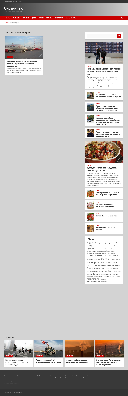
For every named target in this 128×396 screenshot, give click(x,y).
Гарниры (107, 249)
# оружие (90, 243)
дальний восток (99, 276)
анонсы (116, 274)
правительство (94, 279)
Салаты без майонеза (111, 268)
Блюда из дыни (97, 246)
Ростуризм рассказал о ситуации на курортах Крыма (108, 95)
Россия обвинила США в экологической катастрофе (48, 361)
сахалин (103, 281)
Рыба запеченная (103, 265)
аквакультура (107, 274)
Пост (88, 263)
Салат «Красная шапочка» (107, 216)
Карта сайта (71, 18)
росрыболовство (93, 281)
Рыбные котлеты (99, 268)
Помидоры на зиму (115, 259)
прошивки (103, 279)
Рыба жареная (90, 265)
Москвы (90, 256)
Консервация (91, 253)
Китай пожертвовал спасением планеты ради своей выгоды (16, 362)
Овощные (97, 259)
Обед (115, 255)
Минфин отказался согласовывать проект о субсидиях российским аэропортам (22, 63)
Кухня (41, 18)
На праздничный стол (103, 256)
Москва (113, 253)
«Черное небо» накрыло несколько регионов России (78, 361)
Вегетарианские (100, 249)
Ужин (110, 271)
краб (113, 276)
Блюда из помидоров (107, 246)
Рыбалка (16, 18)
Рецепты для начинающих (105, 262)
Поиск (119, 36)
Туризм (49, 18)
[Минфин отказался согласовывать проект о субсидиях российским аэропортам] (24, 47)
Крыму (108, 253)
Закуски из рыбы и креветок (106, 251)
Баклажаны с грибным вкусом (105, 228)
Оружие (26, 18)
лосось (118, 276)
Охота (7, 18)
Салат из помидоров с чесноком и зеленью (105, 205)
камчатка (108, 276)
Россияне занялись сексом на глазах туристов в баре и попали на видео (108, 134)
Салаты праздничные (92, 271)
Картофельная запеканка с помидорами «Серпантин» (107, 194)
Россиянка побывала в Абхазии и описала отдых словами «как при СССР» (107, 108)
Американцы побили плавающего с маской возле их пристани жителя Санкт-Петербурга (108, 121)
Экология (59, 18)
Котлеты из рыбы (101, 253)
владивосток (90, 276)
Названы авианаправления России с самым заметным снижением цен (104, 71)
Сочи (105, 271)
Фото (34, 18)
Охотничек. (14, 8)
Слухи (101, 271)
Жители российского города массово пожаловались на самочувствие (108, 362)
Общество (90, 259)
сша (107, 281)
